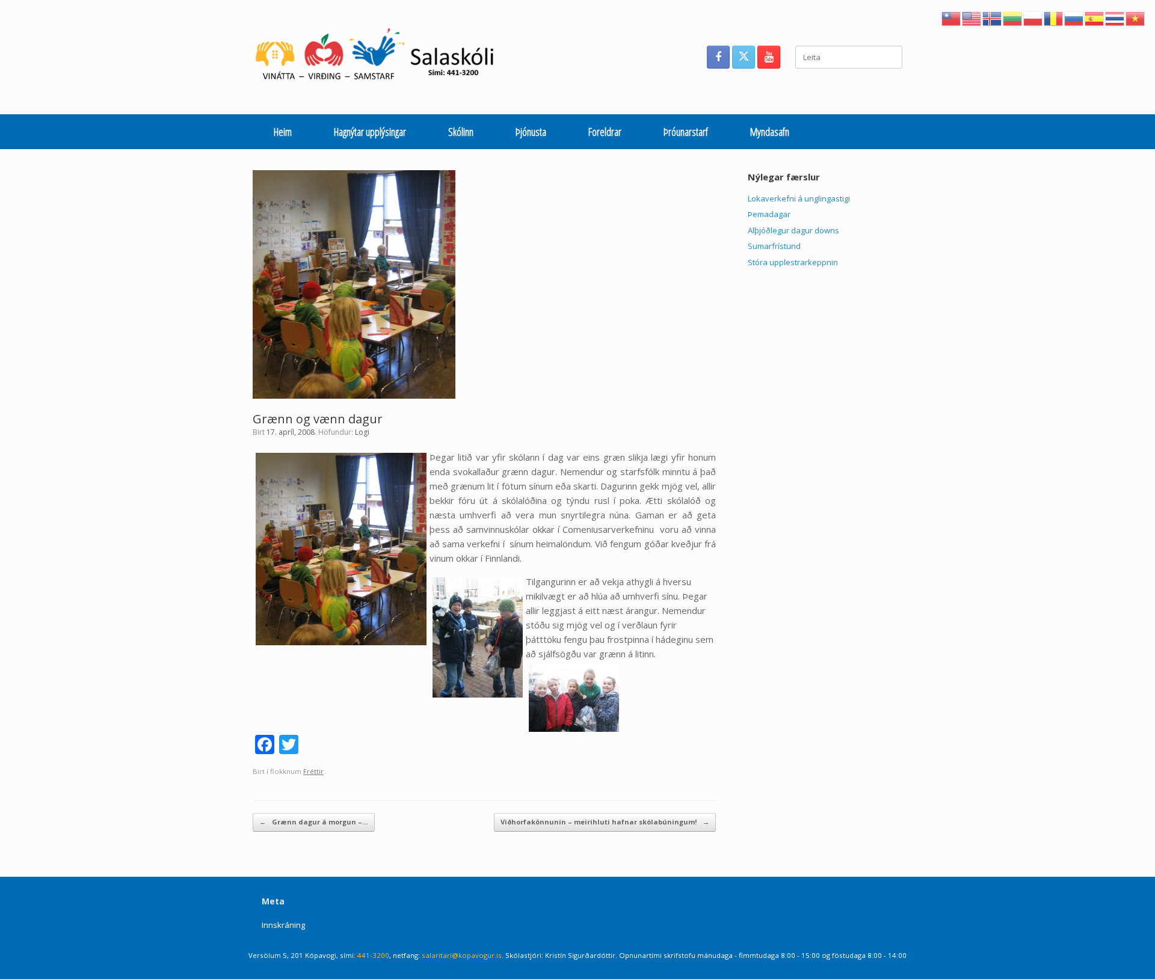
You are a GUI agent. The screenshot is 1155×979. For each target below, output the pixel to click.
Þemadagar (769, 214)
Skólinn (460, 131)
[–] (381, 57)
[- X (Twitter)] (743, 57)
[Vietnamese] (1136, 17)
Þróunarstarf (686, 131)
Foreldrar (604, 131)
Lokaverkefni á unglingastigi (799, 198)
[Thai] (1115, 17)
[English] (972, 17)
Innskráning (283, 924)
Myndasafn (769, 131)
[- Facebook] (718, 57)
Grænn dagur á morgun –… (313, 821)
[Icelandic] (992, 17)
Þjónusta (531, 131)
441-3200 (373, 955)
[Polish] (1033, 17)
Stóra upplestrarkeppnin (793, 262)
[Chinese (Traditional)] (951, 17)
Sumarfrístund (774, 246)
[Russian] (1074, 17)
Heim (283, 131)
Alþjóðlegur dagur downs (793, 230)
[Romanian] (1054, 17)
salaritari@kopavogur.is (462, 955)
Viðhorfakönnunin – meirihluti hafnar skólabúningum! (604, 821)
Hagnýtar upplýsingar (370, 131)
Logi (362, 432)
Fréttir (313, 771)
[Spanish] (1095, 17)
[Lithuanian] (1013, 17)
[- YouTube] (768, 57)
